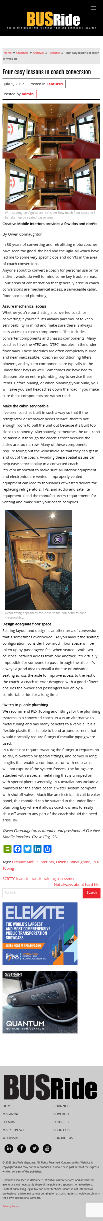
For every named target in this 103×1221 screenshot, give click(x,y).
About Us (62, 1130)
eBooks (8, 1122)
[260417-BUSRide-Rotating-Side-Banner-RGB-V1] (40, 1002)
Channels (62, 1106)
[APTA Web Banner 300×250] (40, 934)
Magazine (10, 1114)
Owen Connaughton (73, 862)
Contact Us (63, 1138)
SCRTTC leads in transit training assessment (39, 879)
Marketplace (13, 1130)
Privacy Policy (10, 1206)
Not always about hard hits (77, 885)
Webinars (10, 1138)
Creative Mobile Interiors (33, 862)
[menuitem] (8, 1148)
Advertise (62, 1114)
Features (54, 84)
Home (7, 1106)
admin (28, 94)
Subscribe (62, 1122)
